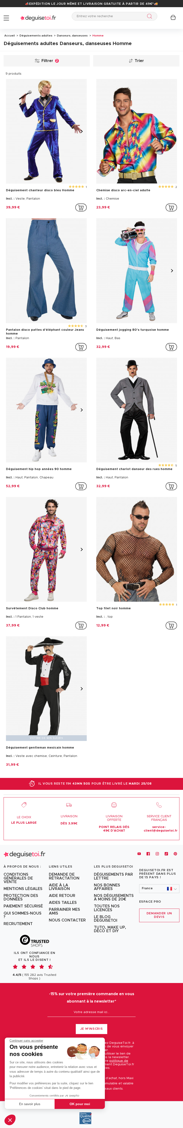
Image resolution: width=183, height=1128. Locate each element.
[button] (10, 1120)
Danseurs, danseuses (72, 35)
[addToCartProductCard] (81, 207)
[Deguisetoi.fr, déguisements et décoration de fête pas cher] (38, 18)
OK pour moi (80, 1104)
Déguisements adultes (35, 35)
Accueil (9, 35)
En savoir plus (29, 1104)
